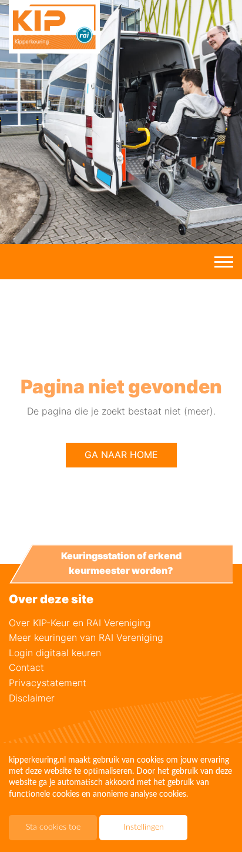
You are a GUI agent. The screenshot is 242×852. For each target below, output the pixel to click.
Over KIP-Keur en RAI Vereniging (80, 623)
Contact (26, 667)
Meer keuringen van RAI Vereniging (86, 637)
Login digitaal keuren (55, 653)
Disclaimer (32, 698)
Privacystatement (47, 683)
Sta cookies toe (53, 827)
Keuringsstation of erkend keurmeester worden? (121, 563)
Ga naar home (121, 454)
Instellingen (143, 827)
